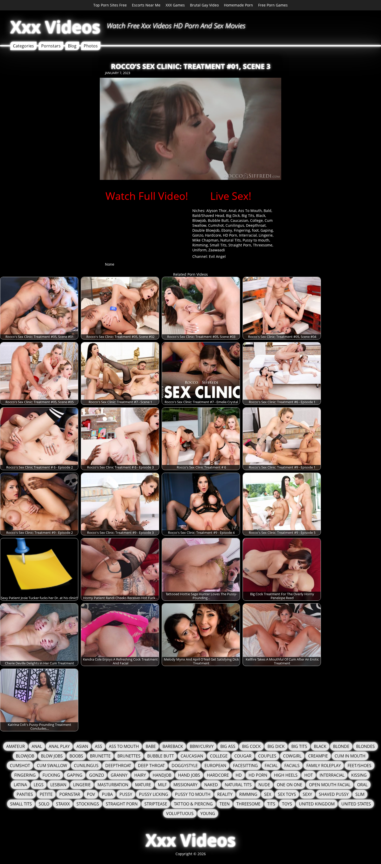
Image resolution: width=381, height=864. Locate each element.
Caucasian (239, 220)
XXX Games (175, 5)
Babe (151, 746)
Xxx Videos (55, 27)
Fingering (242, 230)
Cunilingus (234, 225)
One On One (289, 785)
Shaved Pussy (334, 794)
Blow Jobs (52, 756)
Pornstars (51, 46)
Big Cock (251, 746)
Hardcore (213, 235)
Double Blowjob (206, 230)
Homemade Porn (238, 5)
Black (260, 215)
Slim (359, 794)
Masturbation (112, 785)
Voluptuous (180, 813)
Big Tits (248, 215)
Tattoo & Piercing (193, 804)
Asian (82, 746)
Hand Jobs (189, 775)
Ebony (226, 230)
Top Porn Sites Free (110, 5)
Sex (267, 794)
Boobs (76, 756)
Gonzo (197, 235)
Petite (46, 794)
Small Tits (218, 245)
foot (255, 230)
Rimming (200, 245)
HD (239, 775)
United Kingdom (317, 804)
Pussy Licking (153, 794)
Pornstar (69, 794)
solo (44, 804)
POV (91, 794)
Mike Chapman (205, 240)
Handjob (162, 775)
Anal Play (59, 746)
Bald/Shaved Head (208, 215)
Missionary (185, 785)
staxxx (63, 804)
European (215, 765)
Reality (224, 794)
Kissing (359, 775)
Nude (264, 785)
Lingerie (266, 235)
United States (356, 804)
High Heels (286, 775)
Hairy (140, 775)
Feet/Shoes (359, 765)
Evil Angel (217, 256)
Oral (362, 785)
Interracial (248, 235)
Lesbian (58, 785)
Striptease (155, 804)
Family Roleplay (323, 765)
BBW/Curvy (202, 746)
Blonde (341, 746)
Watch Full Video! (146, 196)
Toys (287, 804)
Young (207, 813)
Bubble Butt (218, 220)
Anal (232, 210)
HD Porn (230, 235)
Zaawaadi (216, 249)
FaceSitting (245, 765)
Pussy (125, 794)
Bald (267, 210)
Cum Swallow (52, 765)
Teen (225, 804)
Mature (143, 785)
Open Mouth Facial (329, 785)
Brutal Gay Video (204, 5)
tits (271, 804)
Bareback (173, 746)
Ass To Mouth (250, 210)
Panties (25, 794)
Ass (98, 746)
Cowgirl (292, 756)
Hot (308, 775)
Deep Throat (151, 765)
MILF (162, 785)
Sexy (307, 794)
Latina (20, 785)
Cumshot (216, 225)
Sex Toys (287, 794)
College (256, 220)
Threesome (262, 245)
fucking (51, 775)
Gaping (266, 230)
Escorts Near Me (146, 5)
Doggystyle (185, 765)
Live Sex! (230, 196)
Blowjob (199, 220)
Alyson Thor (216, 210)
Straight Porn (239, 245)
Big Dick (233, 215)
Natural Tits (230, 240)
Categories (23, 46)
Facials (292, 765)
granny (119, 775)
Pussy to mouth (256, 240)
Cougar (242, 756)
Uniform (199, 249)
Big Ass (227, 746)
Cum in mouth (350, 756)
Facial (271, 765)
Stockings (87, 804)
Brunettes (128, 756)
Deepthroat (256, 225)
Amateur (15, 746)
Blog (72, 46)
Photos (91, 46)
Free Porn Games (273, 5)
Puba (107, 794)
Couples (267, 756)
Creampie (318, 756)
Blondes (365, 746)
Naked (211, 785)
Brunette (100, 756)
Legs (39, 785)
